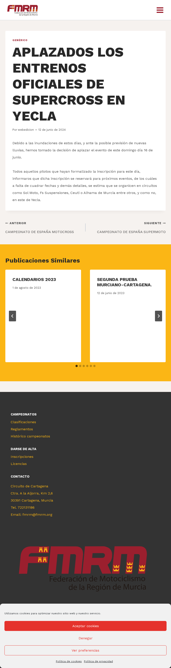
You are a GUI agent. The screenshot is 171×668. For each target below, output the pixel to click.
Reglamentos (22, 429)
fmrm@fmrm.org (37, 514)
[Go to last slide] (12, 316)
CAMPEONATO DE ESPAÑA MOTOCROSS (39, 227)
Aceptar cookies (85, 626)
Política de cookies (69, 661)
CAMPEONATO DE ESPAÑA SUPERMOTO (131, 227)
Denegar (86, 638)
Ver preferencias (85, 650)
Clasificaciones (23, 422)
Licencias (19, 464)
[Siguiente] (158, 316)
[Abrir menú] (160, 10)
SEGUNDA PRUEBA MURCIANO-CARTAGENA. (124, 282)
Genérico (19, 40)
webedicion (26, 129)
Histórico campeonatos (30, 436)
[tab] (76, 366)
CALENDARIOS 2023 (34, 279)
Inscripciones (22, 457)
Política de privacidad (98, 661)
